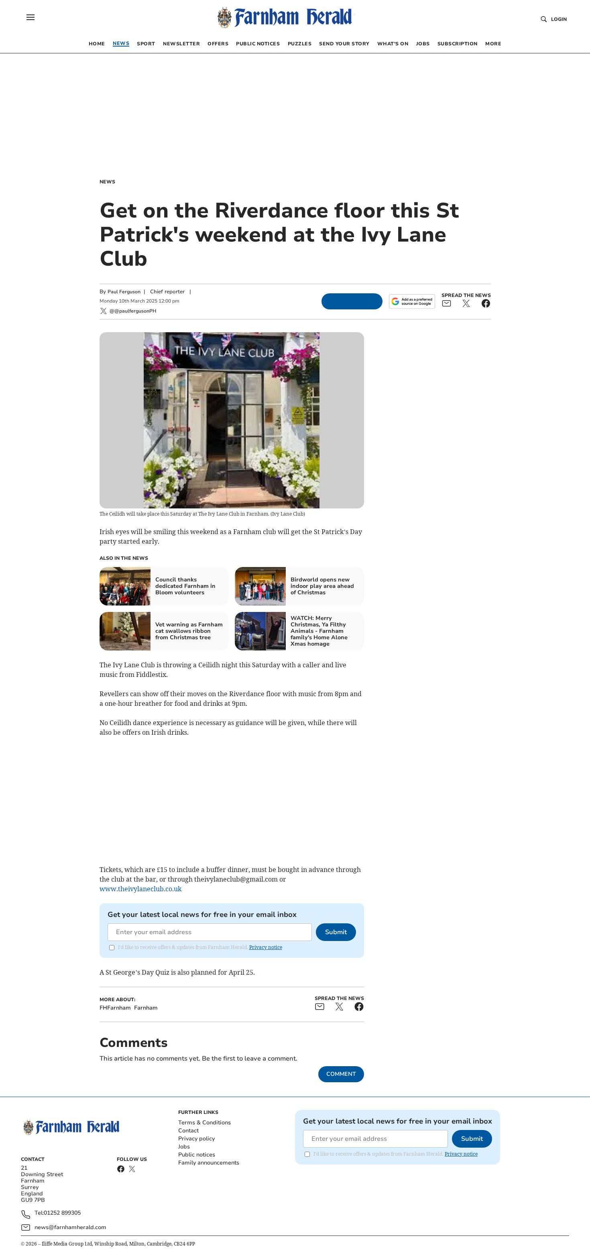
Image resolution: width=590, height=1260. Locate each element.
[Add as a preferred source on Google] (412, 301)
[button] (30, 17)
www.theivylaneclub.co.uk (140, 889)
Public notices (196, 1154)
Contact (188, 1130)
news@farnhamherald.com (70, 1227)
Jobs (184, 1146)
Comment (341, 1074)
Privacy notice (265, 947)
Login (559, 19)
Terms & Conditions (204, 1122)
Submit (336, 932)
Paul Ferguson (124, 292)
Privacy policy (196, 1138)
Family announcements (208, 1163)
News (107, 182)
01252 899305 (62, 1213)
